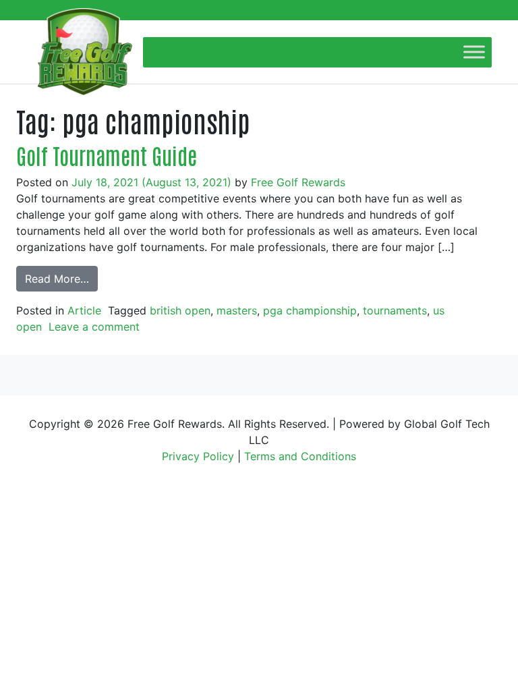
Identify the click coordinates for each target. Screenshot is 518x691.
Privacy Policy (198, 456)
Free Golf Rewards (298, 182)
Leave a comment (94, 326)
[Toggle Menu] (474, 51)
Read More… (57, 278)
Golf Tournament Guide (106, 155)
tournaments (395, 310)
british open (180, 310)
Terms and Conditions (300, 456)
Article (84, 310)
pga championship (310, 310)
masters (237, 310)
